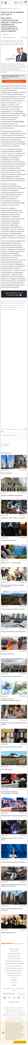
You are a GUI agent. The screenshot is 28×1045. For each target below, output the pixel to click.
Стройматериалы (18, 44)
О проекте (14, 980)
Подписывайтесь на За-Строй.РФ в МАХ (14, 294)
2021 (15, 8)
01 (18, 8)
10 (19, 492)
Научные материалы (14, 956)
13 (19, 470)
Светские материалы (14, 958)
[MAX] (4, 997)
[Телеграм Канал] (18, 997)
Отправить (5, 444)
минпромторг (7, 44)
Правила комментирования (14, 970)
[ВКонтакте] (14, 997)
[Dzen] (23, 997)
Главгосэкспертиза (8, 41)
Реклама (14, 985)
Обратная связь (14, 1002)
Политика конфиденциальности (14, 968)
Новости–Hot (9, 8)
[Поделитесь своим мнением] (14, 436)
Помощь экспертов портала (14, 81)
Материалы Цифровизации (14, 961)
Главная (3, 8)
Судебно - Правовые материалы (14, 963)
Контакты (14, 982)
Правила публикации (14, 975)
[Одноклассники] (9, 997)
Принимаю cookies (19, 1042)
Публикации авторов (13, 953)
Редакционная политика (14, 973)
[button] (2, 2)
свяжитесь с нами (5, 70)
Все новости (14, 951)
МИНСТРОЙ (19, 41)
